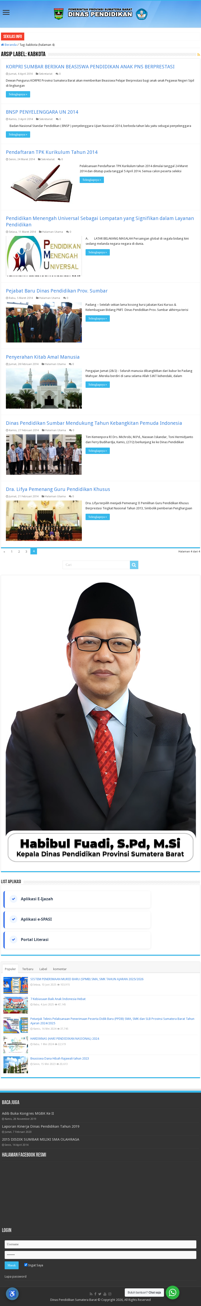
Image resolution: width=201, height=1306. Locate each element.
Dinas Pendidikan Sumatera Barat (73, 1300)
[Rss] (91, 1294)
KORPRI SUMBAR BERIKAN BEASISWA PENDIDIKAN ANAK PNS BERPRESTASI (90, 67)
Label (43, 969)
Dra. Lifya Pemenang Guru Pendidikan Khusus (58, 489)
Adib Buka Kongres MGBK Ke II (28, 1113)
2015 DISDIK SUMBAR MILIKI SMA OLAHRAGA (40, 1139)
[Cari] (134, 565)
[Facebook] (95, 1294)
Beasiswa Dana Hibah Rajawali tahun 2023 (59, 1058)
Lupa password (15, 1276)
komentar (60, 969)
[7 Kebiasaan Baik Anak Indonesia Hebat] (15, 1005)
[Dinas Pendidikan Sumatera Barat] (100, 13)
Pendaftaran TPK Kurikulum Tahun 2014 (52, 152)
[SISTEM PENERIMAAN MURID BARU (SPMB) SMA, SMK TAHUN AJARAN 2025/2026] (15, 985)
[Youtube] (105, 1294)
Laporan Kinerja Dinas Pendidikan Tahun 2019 (40, 1126)
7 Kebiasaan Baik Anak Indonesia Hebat (58, 999)
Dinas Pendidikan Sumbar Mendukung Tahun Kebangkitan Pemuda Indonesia (94, 423)
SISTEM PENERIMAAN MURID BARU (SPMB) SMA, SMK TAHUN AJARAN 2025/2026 (86, 979)
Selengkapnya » (18, 94)
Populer (10, 969)
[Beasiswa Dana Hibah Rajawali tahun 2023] (15, 1064)
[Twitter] (100, 1294)
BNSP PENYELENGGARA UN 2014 (42, 112)
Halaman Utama (52, 231)
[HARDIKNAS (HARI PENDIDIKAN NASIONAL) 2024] (15, 1045)
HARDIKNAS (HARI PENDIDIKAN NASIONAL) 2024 (64, 1038)
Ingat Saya (35, 1265)
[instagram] (110, 1294)
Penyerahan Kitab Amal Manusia (43, 357)
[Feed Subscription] (198, 55)
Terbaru (27, 969)
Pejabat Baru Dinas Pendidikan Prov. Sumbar (57, 291)
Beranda (10, 45)
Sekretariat (45, 73)
